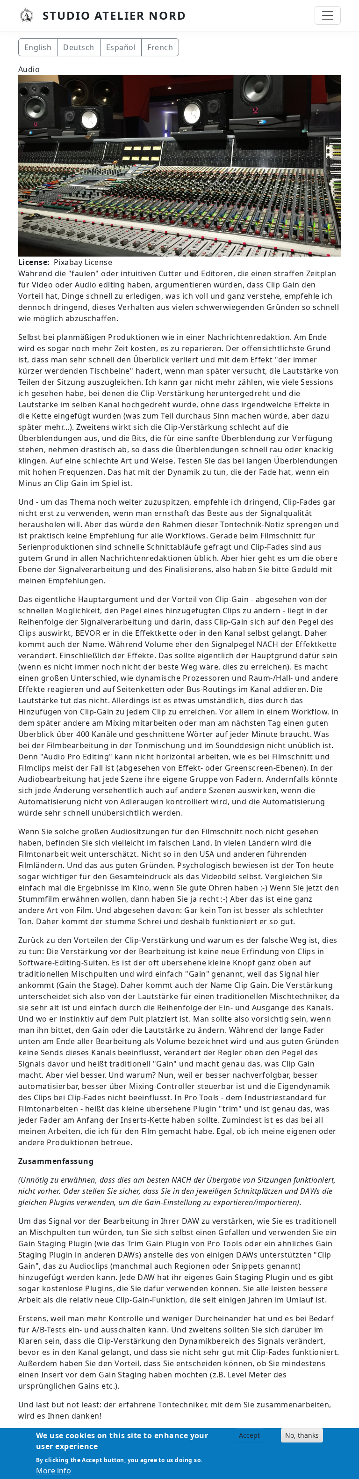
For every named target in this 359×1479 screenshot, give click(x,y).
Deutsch (78, 47)
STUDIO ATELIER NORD (115, 15)
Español (121, 47)
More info (53, 1470)
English (37, 47)
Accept (249, 1435)
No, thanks (302, 1435)
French (160, 47)
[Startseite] (30, 15)
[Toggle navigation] (328, 15)
